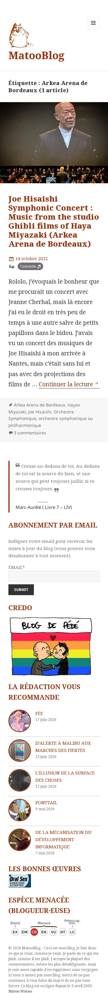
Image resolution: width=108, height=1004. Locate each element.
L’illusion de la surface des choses (65, 776)
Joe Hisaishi (39, 412)
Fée (39, 713)
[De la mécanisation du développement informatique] (19, 840)
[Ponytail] (19, 810)
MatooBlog (36, 55)
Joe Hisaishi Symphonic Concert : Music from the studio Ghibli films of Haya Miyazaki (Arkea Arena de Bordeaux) (53, 221)
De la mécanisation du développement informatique (63, 839)
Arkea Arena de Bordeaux (39, 405)
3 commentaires (30, 433)
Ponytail (46, 802)
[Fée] (19, 721)
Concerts (28, 266)
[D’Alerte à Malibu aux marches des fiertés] (19, 750)
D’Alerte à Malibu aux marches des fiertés (63, 746)
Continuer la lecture (69, 384)
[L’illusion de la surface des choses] (19, 780)
